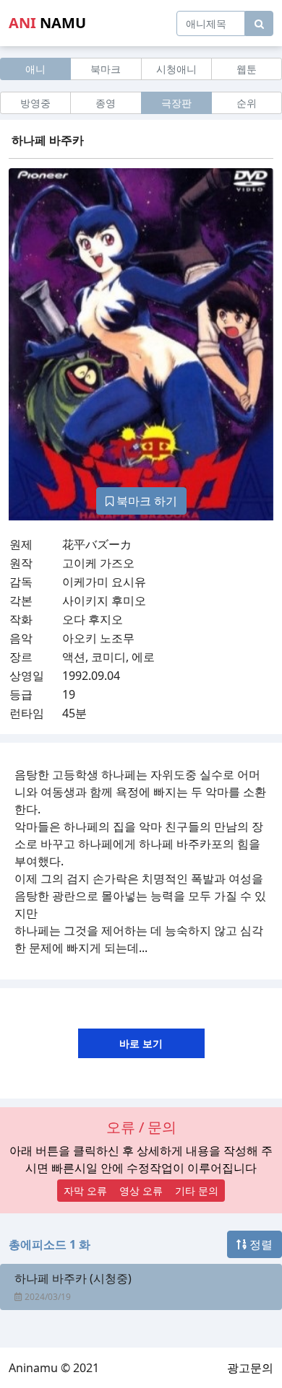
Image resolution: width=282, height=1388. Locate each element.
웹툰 (246, 69)
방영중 (35, 103)
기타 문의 (196, 1190)
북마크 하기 (145, 501)
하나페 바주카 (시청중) (73, 1278)
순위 (246, 103)
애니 (35, 69)
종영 (105, 103)
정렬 (260, 1244)
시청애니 (176, 69)
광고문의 (250, 1368)
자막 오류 (85, 1190)
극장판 (176, 103)
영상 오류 (141, 1190)
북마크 (105, 69)
